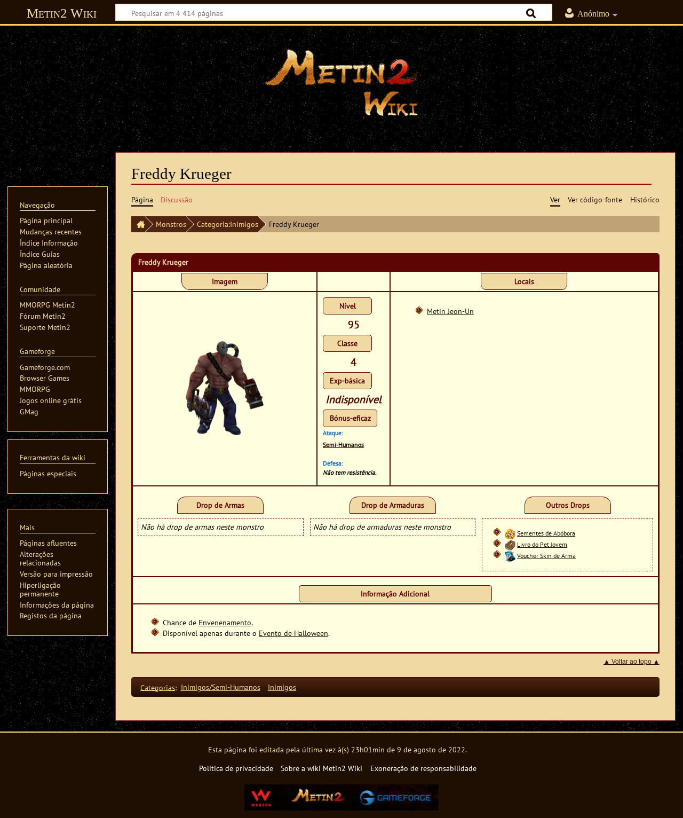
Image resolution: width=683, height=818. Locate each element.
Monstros (171, 224)
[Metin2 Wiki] (138, 224)
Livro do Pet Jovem (542, 544)
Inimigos (282, 687)
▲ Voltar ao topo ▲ (631, 661)
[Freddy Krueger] (225, 387)
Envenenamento (224, 622)
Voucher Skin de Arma (546, 556)
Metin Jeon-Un (450, 311)
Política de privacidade (236, 768)
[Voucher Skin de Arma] (510, 556)
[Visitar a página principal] (341, 82)
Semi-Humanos (343, 445)
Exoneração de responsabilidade (423, 768)
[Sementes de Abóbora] (510, 533)
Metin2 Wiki (62, 13)
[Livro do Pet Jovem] (510, 544)
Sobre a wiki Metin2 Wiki (321, 768)
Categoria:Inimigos (227, 224)
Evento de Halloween (293, 633)
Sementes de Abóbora (546, 533)
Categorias (157, 687)
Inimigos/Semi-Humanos (220, 687)
